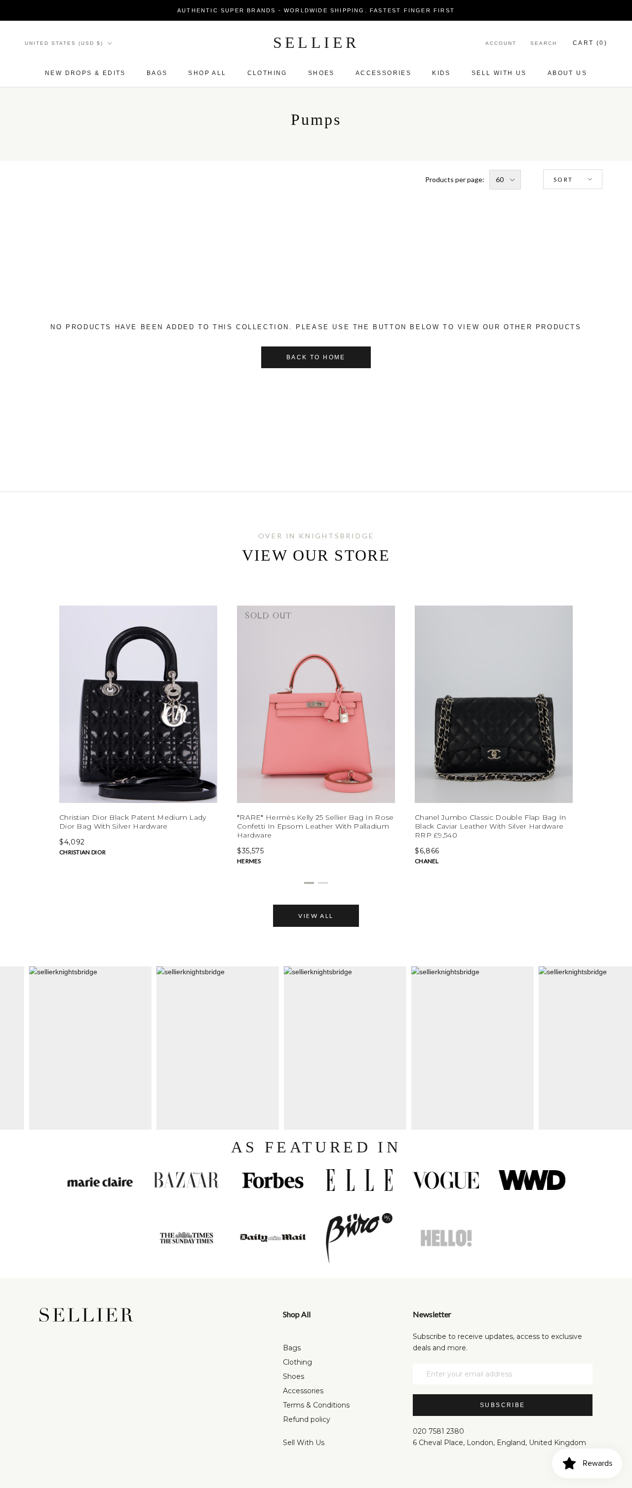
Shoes (321, 73)
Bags (157, 73)
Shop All (207, 73)
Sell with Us (499, 73)
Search (543, 43)
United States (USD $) (64, 43)
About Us (567, 73)
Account (500, 43)
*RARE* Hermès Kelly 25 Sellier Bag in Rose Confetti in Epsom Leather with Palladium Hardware (315, 826)
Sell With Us (303, 1442)
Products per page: (454, 179)
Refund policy (306, 1419)
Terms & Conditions (316, 1405)
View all (315, 915)
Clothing (267, 73)
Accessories (383, 73)
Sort (563, 179)
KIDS (441, 73)
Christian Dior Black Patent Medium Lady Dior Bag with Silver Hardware (132, 822)
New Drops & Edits (85, 73)
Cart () (590, 42)
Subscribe (502, 1405)
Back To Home (316, 357)
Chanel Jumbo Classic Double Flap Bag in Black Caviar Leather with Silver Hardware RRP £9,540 (490, 826)
